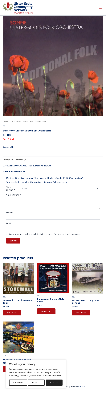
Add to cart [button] (12, 312)
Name (9, 212)
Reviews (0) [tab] (21, 159)
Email (9, 223)
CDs (11, 121)
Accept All (54, 382)
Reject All (36, 382)
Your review (13, 195)
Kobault (81, 386)
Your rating (10, 188)
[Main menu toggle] (100, 7)
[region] (36, 374)
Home (5, 121)
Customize (18, 382)
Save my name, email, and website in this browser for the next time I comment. (44, 234)
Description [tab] (8, 159)
